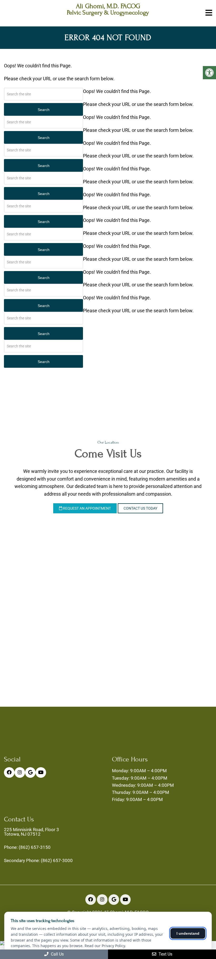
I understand (187, 933)
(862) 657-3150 (35, 847)
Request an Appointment (86, 508)
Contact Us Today (140, 508)
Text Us (165, 954)
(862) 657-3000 (57, 860)
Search (44, 110)
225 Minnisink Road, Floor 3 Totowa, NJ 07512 (31, 831)
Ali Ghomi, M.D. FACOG (108, 6)
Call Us (57, 954)
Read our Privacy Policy (105, 945)
